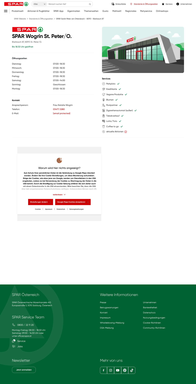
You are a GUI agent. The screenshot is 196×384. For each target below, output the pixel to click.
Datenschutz (61, 209)
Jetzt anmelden (24, 370)
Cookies (38, 209)
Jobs (20, 346)
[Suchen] (90, 4)
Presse (103, 302)
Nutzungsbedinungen (76, 209)
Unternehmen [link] (186, 4)
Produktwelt (17, 11)
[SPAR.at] (16, 4)
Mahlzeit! (116, 11)
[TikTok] (131, 370)
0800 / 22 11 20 (25, 324)
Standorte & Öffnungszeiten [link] (146, 4)
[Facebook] (103, 370)
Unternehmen (149, 302)
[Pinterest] (124, 370)
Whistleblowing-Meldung (112, 322)
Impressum (48, 209)
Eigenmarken (73, 11)
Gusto (105, 11)
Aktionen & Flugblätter (38, 11)
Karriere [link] (169, 4)
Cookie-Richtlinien (152, 322)
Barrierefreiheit (150, 307)
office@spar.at (24, 336)
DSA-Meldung (107, 328)
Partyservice (146, 11)
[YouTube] (117, 370)
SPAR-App (58, 11)
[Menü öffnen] (6, 11)
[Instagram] (110, 370)
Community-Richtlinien (154, 328)
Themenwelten (91, 11)
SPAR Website (20, 19)
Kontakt (104, 312)
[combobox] (39, 4)
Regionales (130, 11)
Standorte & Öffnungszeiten (41, 19)
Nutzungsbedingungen (154, 317)
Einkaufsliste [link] (121, 4)
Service (21, 341)
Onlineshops (162, 11)
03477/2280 (59, 109)
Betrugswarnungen (109, 307)
